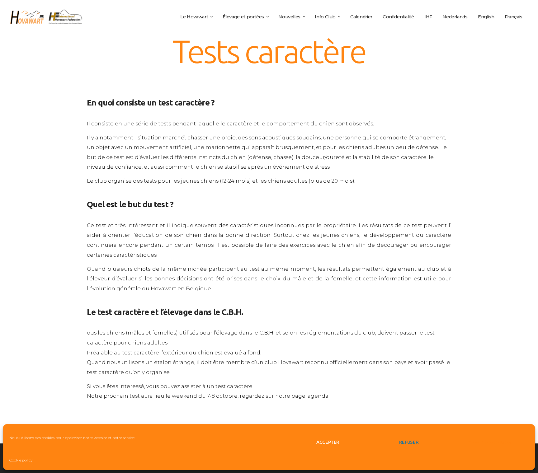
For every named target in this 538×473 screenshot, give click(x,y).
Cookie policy (20, 460)
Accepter (327, 442)
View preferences (489, 442)
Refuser (408, 442)
